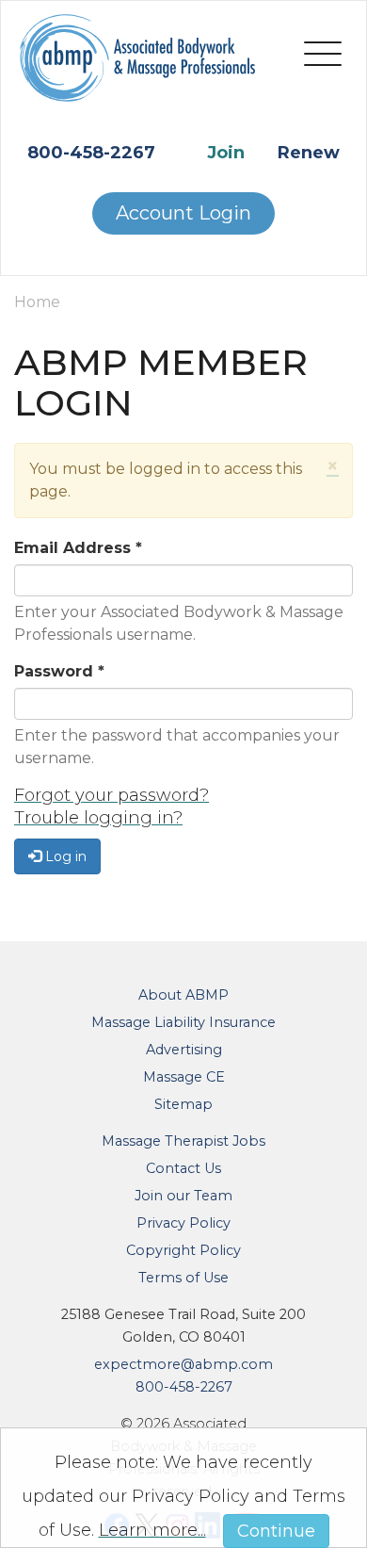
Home (37, 302)
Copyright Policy (183, 1250)
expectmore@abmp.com (183, 1364)
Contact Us (183, 1168)
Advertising (184, 1049)
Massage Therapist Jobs (183, 1140)
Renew (309, 152)
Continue (276, 1531)
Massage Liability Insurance (183, 1022)
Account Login (183, 213)
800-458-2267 (91, 152)
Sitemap (183, 1104)
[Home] (137, 70)
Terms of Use (183, 1277)
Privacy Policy (183, 1222)
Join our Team (183, 1195)
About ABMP (183, 994)
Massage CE (184, 1076)
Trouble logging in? (98, 817)
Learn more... (152, 1530)
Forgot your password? (111, 795)
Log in (64, 856)
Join (226, 152)
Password (59, 671)
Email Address (78, 548)
